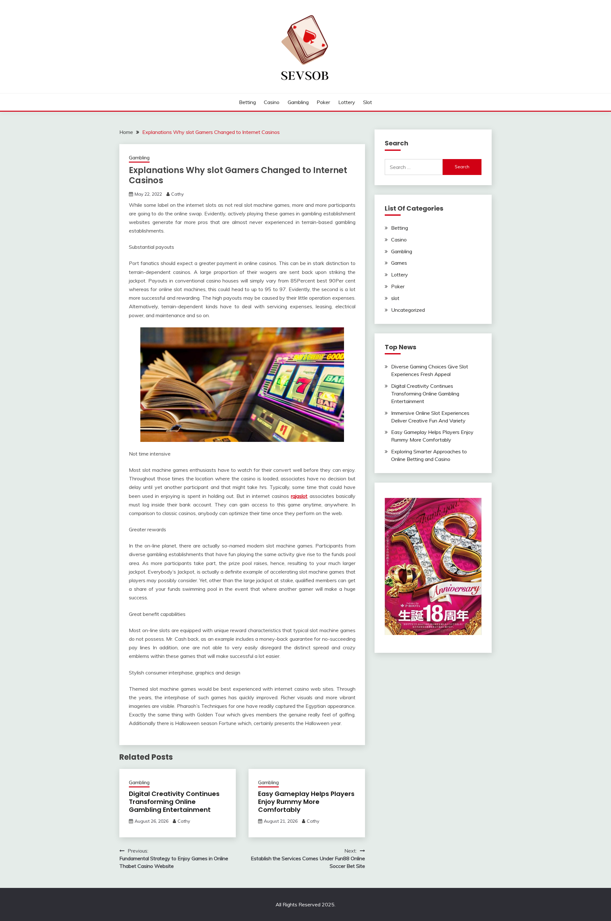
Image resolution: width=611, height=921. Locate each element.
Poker (323, 102)
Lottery (346, 102)
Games (399, 263)
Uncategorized (408, 310)
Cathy (177, 194)
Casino (271, 102)
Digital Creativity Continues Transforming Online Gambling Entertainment (174, 801)
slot (367, 102)
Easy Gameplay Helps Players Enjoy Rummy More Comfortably (306, 801)
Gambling (298, 102)
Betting (247, 102)
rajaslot (299, 496)
